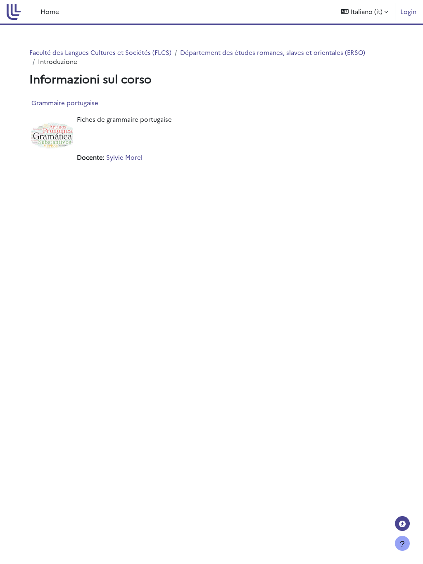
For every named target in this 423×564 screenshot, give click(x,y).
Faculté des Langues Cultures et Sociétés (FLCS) (100, 52)
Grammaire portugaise (64, 102)
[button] (364, 12)
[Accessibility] (402, 523)
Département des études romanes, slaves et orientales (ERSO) (272, 52)
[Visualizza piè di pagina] (402, 543)
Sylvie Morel (124, 157)
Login (408, 11)
